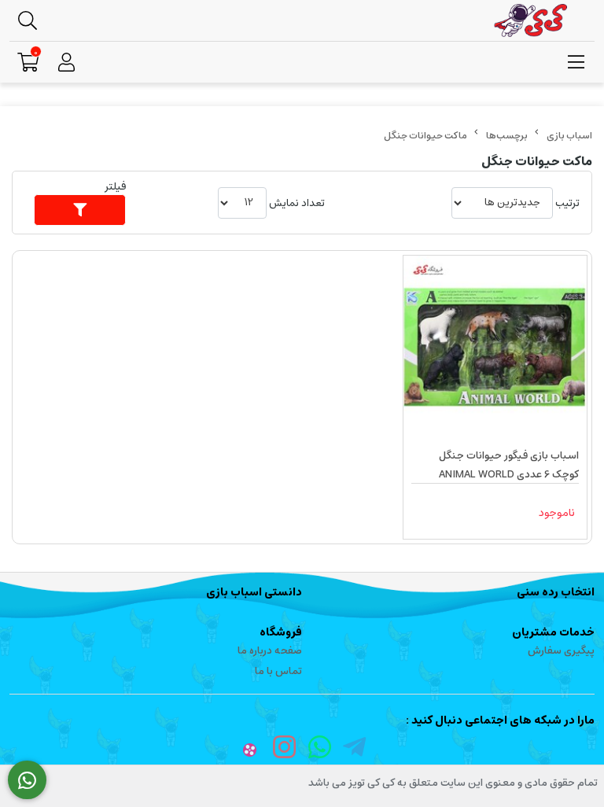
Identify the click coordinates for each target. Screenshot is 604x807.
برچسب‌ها (507, 135)
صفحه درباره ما (270, 651)
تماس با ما (278, 671)
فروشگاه (281, 632)
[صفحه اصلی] (569, 135)
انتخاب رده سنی (556, 592)
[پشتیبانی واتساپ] (27, 780)
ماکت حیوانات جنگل (425, 135)
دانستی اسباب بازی (254, 592)
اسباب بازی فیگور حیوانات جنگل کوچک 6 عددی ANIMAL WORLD (509, 465)
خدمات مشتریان (553, 632)
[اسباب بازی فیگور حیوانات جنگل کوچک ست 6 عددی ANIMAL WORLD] (495, 347)
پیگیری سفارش (561, 651)
